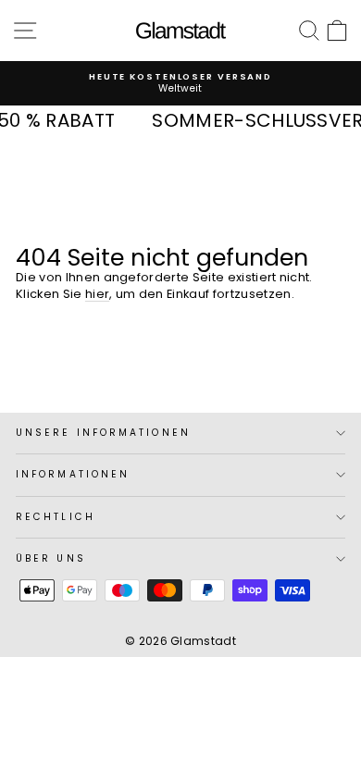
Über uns (51, 558)
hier (97, 294)
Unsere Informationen (103, 433)
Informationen (73, 474)
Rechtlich (55, 517)
